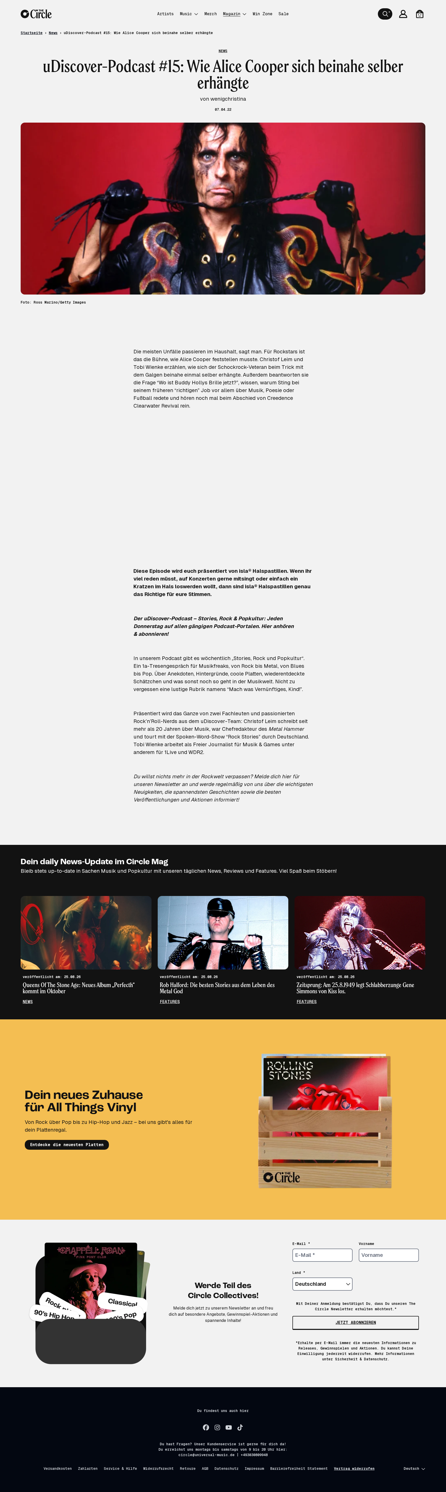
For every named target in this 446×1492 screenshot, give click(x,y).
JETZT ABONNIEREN (356, 1322)
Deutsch (411, 1468)
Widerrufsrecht (158, 1468)
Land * (298, 1273)
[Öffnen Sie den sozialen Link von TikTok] (240, 1427)
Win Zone (262, 13)
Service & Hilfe (120, 1468)
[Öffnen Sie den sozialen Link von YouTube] (228, 1427)
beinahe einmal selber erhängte (202, 375)
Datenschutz (226, 1468)
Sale (283, 13)
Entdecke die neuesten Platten (66, 1144)
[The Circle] (36, 14)
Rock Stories (243, 737)
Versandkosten (58, 1468)
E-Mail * (301, 1244)
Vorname (366, 1244)
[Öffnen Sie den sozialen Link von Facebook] (206, 1427)
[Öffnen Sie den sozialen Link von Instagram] (217, 1427)
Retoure (188, 1468)
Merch (210, 13)
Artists (165, 13)
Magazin (231, 13)
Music (186, 13)
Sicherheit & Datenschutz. (362, 1359)
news (28, 1001)
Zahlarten (88, 1468)
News (53, 33)
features (170, 1001)
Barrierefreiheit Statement (299, 1468)
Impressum (254, 1468)
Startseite (32, 33)
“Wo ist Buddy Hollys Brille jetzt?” (197, 382)
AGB (205, 1468)
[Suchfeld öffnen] (385, 14)
